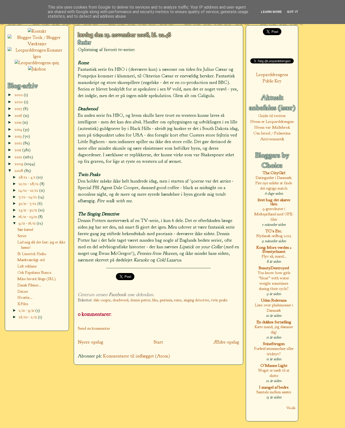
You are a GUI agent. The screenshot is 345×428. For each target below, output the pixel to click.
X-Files (22, 303)
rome (178, 300)
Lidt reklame (27, 266)
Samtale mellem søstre (273, 392)
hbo (155, 300)
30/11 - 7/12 (27, 203)
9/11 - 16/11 (27, 223)
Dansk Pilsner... (29, 285)
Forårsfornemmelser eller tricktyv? (273, 351)
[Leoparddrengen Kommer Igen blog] (37, 56)
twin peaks (219, 300)
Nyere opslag (90, 342)
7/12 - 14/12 (28, 196)
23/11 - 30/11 (28, 210)
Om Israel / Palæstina (272, 133)
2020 (19, 101)
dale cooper (102, 300)
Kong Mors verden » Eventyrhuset (273, 249)
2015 (18, 122)
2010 (18, 157)
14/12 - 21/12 (28, 190)
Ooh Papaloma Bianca (34, 272)
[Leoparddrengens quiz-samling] (37, 63)
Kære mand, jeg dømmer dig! (274, 329)
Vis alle (290, 408)
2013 (18, 136)
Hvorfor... (25, 297)
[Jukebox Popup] (37, 69)
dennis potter (140, 300)
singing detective (196, 300)
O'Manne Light (273, 365)
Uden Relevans (274, 300)
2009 (19, 163)
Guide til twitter (272, 115)
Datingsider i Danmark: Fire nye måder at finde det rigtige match (273, 183)
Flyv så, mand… (274, 256)
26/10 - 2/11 (28, 317)
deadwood (120, 300)
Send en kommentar (94, 328)
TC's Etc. (273, 231)
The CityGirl (274, 172)
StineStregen (274, 343)
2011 (18, 149)
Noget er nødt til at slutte (273, 373)
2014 (18, 129)
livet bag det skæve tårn (274, 202)
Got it (292, 12)
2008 (19, 170)
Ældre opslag (226, 342)
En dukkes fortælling (274, 322)
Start (158, 342)
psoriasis (166, 300)
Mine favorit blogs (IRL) (36, 278)
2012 (18, 143)
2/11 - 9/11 (26, 310)
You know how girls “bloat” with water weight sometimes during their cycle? (274, 280)
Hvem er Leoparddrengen (272, 121)
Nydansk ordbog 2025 (273, 235)
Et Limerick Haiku (31, 253)
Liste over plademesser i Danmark (274, 307)
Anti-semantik (272, 139)
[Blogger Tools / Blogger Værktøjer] (37, 44)
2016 (18, 115)
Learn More (271, 12)
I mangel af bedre (273, 387)
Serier (84, 42)
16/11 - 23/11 (28, 216)
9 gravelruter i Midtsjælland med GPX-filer (273, 214)
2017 (18, 108)
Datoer (22, 291)
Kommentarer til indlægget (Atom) (136, 356)
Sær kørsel (25, 229)
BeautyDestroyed (274, 268)
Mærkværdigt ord (31, 259)
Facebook (117, 294)
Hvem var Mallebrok (272, 127)
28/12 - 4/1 (27, 177)
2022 (19, 94)
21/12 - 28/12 (29, 183)
